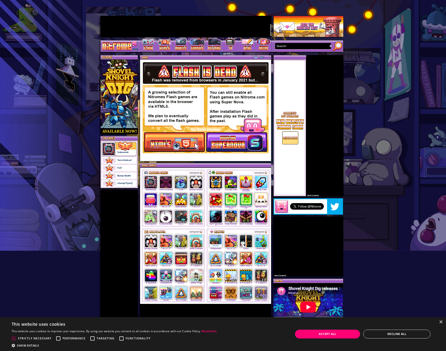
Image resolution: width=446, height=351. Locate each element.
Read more (209, 331)
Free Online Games (148, 45)
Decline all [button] (396, 334)
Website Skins (263, 45)
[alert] (223, 334)
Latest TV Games (230, 45)
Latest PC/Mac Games (214, 45)
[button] (114, 345)
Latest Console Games (197, 45)
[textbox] (302, 46)
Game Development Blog (247, 45)
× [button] (441, 322)
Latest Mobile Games (181, 45)
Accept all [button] (327, 334)
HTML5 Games (164, 45)
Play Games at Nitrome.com (117, 45)
